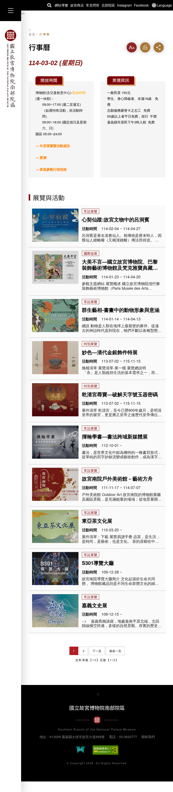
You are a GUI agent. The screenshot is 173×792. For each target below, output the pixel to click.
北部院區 (108, 5)
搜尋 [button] (49, 5)
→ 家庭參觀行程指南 (51, 169)
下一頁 (96, 651)
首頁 (32, 34)
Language (164, 5)
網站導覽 (61, 5)
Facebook (141, 5)
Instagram (124, 5)
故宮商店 (77, 5)
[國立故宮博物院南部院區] (10, 68)
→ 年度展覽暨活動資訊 (52, 145)
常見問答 (92, 5)
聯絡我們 (148, 736)
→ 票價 (40, 157)
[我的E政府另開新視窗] (80, 750)
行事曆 (44, 34)
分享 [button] (158, 47)
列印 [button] (145, 47)
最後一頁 (115, 651)
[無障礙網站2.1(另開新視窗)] (105, 750)
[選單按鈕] (10, 10)
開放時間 (79, 92)
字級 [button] (131, 47)
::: (30, 29)
